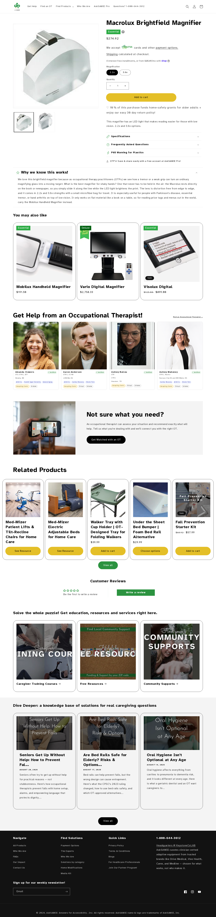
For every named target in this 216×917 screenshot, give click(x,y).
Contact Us (19, 868)
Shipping (112, 54)
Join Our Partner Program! (123, 868)
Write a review (135, 592)
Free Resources (91, 684)
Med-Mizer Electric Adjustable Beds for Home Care (64, 529)
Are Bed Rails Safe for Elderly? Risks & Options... (105, 760)
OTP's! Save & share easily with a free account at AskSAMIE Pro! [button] (145, 161)
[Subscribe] (66, 891)
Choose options (150, 551)
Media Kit (66, 873)
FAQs (15, 857)
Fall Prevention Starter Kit (190, 524)
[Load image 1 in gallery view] (24, 122)
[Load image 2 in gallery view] (45, 122)
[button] (64, 6)
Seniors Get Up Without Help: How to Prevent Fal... (42, 760)
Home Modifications (72, 868)
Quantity (110, 80)
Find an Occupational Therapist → (188, 317)
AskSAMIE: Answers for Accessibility (66, 913)
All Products (19, 845)
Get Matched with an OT (106, 440)
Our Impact (19, 862)
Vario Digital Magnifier (102, 287)
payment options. (167, 47)
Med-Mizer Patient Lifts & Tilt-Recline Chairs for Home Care (21, 532)
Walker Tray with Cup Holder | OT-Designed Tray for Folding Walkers (108, 529)
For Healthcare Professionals (124, 862)
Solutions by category (72, 862)
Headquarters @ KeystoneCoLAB (176, 845)
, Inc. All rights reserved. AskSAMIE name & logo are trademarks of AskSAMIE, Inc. (134, 913)
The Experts (67, 851)
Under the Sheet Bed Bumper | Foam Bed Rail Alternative (149, 529)
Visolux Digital (158, 287)
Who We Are (19, 851)
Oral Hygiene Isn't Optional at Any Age (166, 757)
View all (108, 565)
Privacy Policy (116, 845)
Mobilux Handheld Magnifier (43, 287)
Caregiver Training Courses (36, 684)
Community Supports (159, 684)
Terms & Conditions (119, 851)
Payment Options (70, 845)
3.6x (125, 72)
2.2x (112, 72)
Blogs (112, 857)
